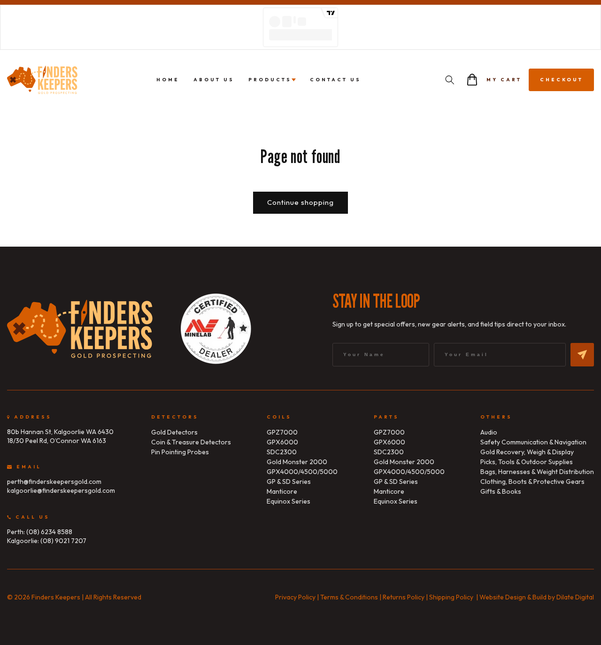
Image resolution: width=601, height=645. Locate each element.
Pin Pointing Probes (180, 452)
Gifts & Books (500, 491)
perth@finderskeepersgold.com (54, 481)
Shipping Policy (451, 597)
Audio (488, 432)
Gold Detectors (174, 432)
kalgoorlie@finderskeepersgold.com (61, 490)
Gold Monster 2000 (297, 462)
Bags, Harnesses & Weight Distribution (537, 471)
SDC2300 (282, 452)
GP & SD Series (289, 481)
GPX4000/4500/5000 (302, 471)
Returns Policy (403, 597)
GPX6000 (282, 442)
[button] (449, 80)
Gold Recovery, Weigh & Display (527, 452)
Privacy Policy (295, 597)
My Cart (504, 80)
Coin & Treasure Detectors (191, 442)
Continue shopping (300, 202)
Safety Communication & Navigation (533, 442)
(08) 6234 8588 (49, 532)
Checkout (561, 80)
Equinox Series (288, 501)
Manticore (282, 491)
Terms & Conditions (349, 597)
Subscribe (582, 354)
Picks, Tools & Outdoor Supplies (526, 462)
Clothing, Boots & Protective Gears (532, 481)
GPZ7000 (282, 432)
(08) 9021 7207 (63, 540)
